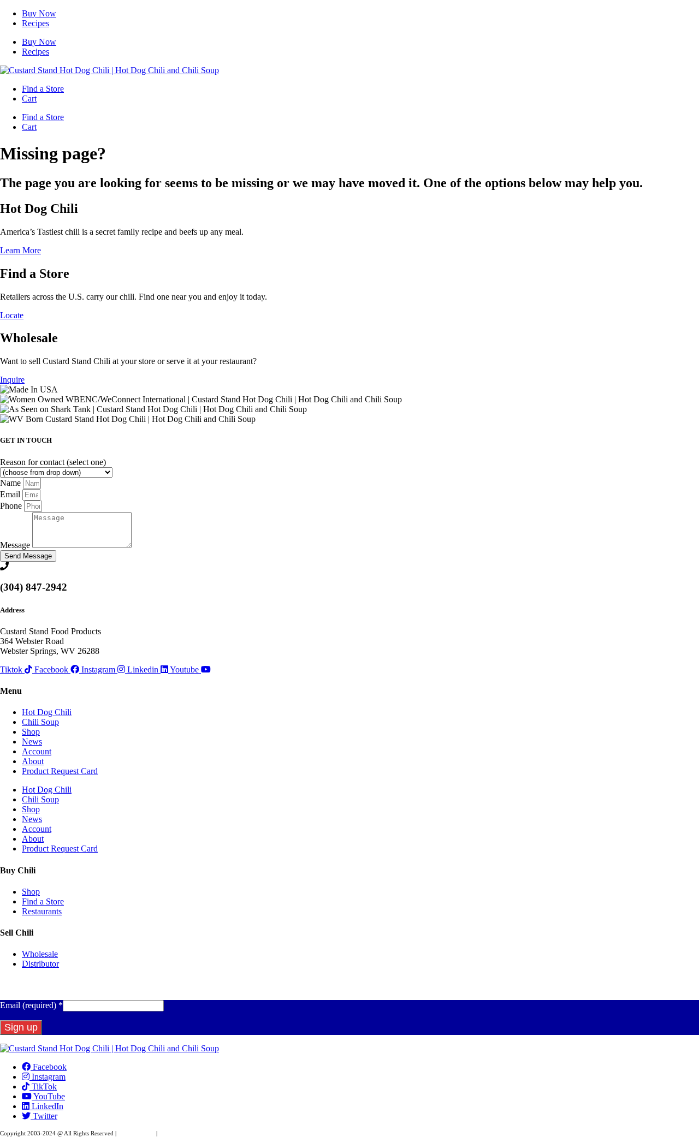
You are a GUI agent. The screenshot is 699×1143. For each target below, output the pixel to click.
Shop (31, 731)
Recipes (35, 23)
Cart (29, 98)
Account (36, 751)
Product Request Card (60, 771)
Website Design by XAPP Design (200, 1133)
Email (11, 494)
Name (11, 482)
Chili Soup (40, 722)
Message (16, 545)
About (33, 761)
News (32, 741)
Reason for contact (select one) (53, 462)
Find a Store (43, 88)
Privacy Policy (136, 1133)
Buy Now (39, 13)
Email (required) (31, 1005)
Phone (12, 505)
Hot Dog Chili (47, 712)
